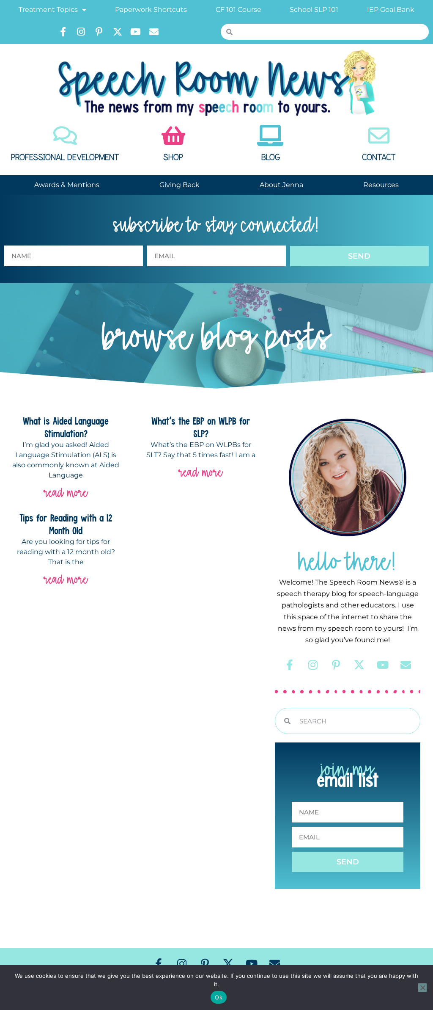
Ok (218, 997)
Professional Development (65, 157)
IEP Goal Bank (390, 10)
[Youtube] (135, 31)
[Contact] (378, 135)
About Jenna (281, 185)
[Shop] (173, 135)
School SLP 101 (314, 10)
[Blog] (270, 135)
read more (66, 492)
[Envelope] (154, 31)
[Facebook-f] (63, 31)
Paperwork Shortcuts (151, 10)
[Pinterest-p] (99, 31)
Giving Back (179, 185)
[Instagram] (81, 31)
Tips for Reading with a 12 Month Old (65, 524)
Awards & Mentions (66, 185)
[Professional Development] (65, 135)
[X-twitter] (117, 31)
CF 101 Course (238, 10)
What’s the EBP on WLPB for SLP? (200, 427)
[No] (422, 987)
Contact (379, 157)
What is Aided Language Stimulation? (66, 427)
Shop (173, 157)
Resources (381, 185)
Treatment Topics (48, 10)
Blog (270, 157)
